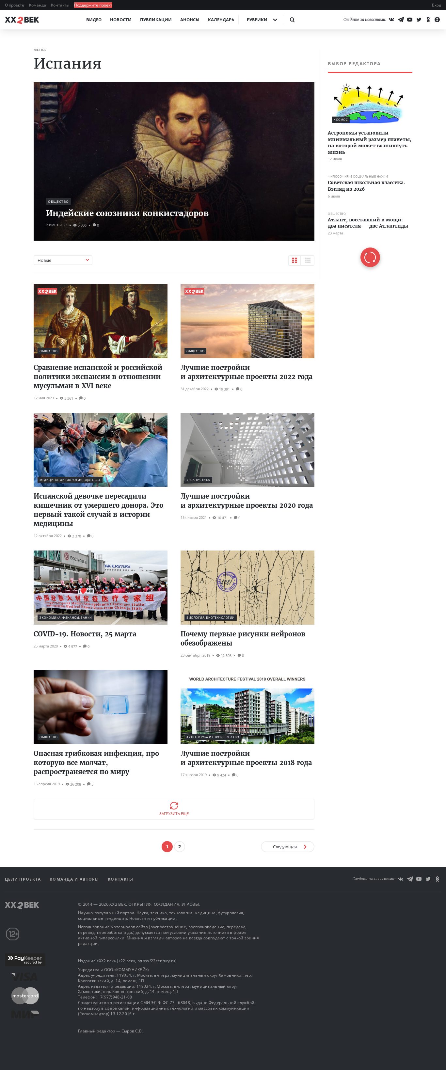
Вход (436, 5)
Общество (58, 201)
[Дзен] (437, 20)
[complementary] (366, 163)
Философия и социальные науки (358, 177)
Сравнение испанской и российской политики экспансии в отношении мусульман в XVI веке (98, 376)
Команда (38, 5)
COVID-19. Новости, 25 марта (85, 634)
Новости (121, 20)
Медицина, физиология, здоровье (70, 480)
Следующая (285, 847)
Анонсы (189, 20)
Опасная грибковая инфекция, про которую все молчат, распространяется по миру (96, 762)
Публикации (156, 20)
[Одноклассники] (428, 20)
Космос (341, 120)
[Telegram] (401, 20)
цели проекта (23, 879)
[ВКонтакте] (391, 20)
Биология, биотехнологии (210, 617)
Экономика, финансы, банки (66, 617)
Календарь (221, 20)
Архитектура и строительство (212, 737)
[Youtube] (410, 20)
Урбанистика (198, 480)
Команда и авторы (75, 879)
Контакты (60, 5)
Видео (94, 20)
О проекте (15, 5)
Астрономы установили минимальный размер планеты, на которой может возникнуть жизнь (369, 142)
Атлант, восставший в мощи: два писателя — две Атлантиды (368, 223)
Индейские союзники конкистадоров (127, 213)
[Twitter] (419, 20)
